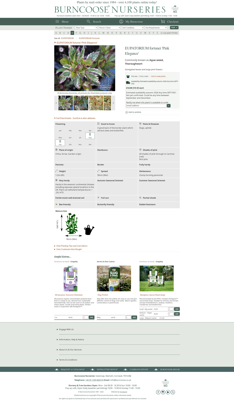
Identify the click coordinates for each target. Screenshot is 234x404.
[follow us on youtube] (168, 393)
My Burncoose (134, 21)
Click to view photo (158, 76)
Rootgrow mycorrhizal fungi (152, 295)
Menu (65, 21)
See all (57, 38)
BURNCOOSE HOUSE (170, 369)
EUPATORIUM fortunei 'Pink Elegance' (77, 42)
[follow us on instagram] (163, 393)
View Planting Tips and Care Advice (71, 246)
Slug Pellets (103, 295)
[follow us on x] (173, 393)
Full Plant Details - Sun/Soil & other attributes (75, 118)
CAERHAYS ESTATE (139, 369)
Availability (135, 81)
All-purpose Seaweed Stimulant (69, 295)
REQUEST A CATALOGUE (73, 369)
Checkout (173, 21)
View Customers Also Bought (69, 249)
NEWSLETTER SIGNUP (107, 369)
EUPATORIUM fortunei (89, 38)
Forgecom (123, 392)
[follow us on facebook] (158, 393)
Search (97, 21)
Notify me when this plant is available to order (147, 102)
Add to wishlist (133, 112)
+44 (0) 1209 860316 (94, 380)
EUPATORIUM (67, 38)
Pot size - (135, 76)
